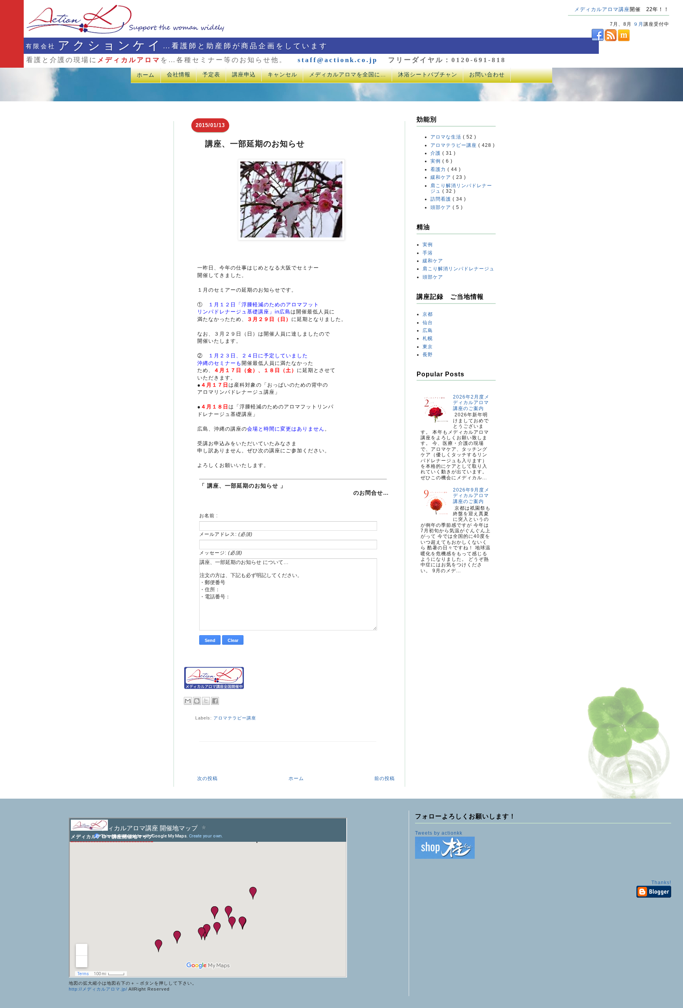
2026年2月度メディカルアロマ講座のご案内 (471, 402)
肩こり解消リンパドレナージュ (458, 268)
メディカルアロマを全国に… (347, 74)
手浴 (428, 253)
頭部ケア (441, 207)
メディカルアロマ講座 (602, 9)
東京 (428, 346)
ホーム (146, 75)
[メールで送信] (188, 701)
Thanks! (661, 882)
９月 (638, 24)
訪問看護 (441, 199)
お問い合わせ (487, 74)
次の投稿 (207, 778)
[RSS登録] (610, 39)
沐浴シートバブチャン (427, 74)
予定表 (211, 74)
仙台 (428, 322)
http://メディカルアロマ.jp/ (98, 989)
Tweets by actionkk (438, 833)
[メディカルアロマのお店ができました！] (445, 857)
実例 (436, 161)
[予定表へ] (89, 829)
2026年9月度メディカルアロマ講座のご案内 (471, 495)
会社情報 (179, 74)
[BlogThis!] (197, 701)
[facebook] (586, 39)
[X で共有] (206, 701)
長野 (428, 354)
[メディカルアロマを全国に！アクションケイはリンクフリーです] (214, 687)
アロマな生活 (446, 137)
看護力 (438, 169)
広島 (428, 330)
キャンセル (282, 74)
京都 (428, 314)
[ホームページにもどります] (115, 33)
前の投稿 (384, 778)
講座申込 (244, 74)
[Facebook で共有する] (215, 701)
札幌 (428, 338)
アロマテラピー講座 (234, 718)
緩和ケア (441, 177)
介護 (436, 153)
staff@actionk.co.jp (337, 60)
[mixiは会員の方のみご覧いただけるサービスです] (623, 39)
